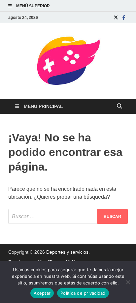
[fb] (124, 17)
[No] (127, 282)
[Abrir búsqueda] (119, 106)
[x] (116, 17)
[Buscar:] (68, 216)
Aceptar (42, 293)
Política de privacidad (83, 293)
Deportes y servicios (67, 252)
